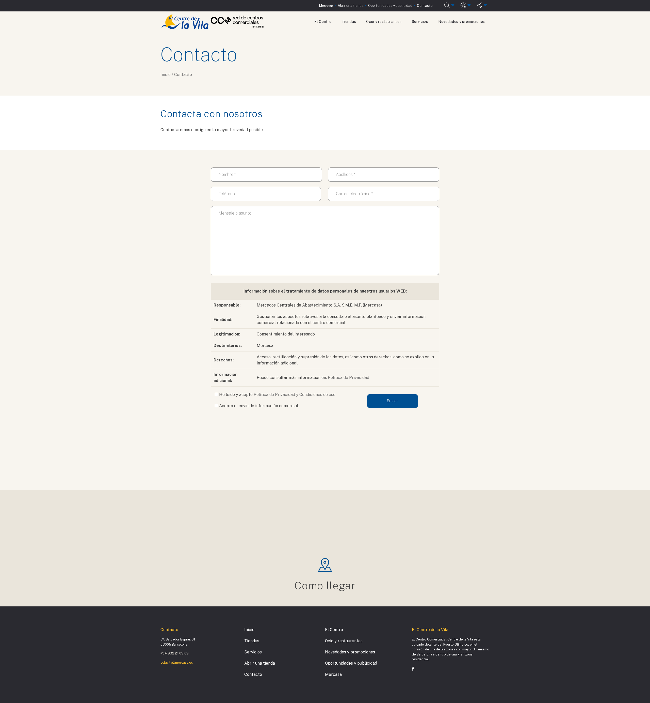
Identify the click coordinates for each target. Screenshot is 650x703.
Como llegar (325, 585)
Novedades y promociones (461, 22)
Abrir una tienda (351, 6)
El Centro (322, 22)
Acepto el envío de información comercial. (258, 405)
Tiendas (349, 22)
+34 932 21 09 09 (174, 653)
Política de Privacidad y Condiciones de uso (294, 394)
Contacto (425, 6)
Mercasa (326, 6)
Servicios (420, 22)
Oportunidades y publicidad (390, 6)
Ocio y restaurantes (383, 22)
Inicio (249, 629)
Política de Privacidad (348, 377)
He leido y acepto (276, 394)
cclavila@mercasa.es (176, 662)
